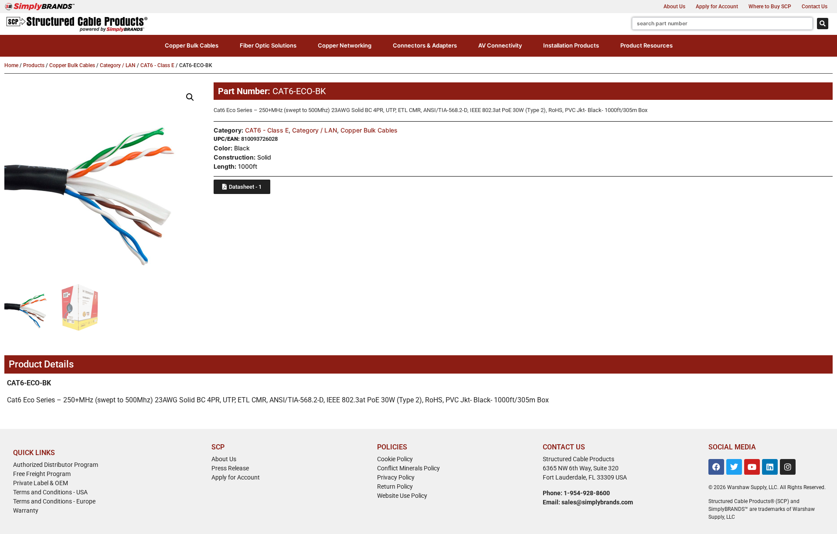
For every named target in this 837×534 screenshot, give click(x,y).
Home (11, 65)
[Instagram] (788, 467)
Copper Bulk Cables (72, 65)
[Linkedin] (770, 467)
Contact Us (814, 6)
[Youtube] (752, 467)
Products (33, 65)
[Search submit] (822, 23)
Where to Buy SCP (770, 6)
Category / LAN (118, 65)
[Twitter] (734, 467)
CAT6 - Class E (157, 65)
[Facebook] (716, 467)
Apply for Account (717, 6)
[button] (191, 45)
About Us (674, 6)
